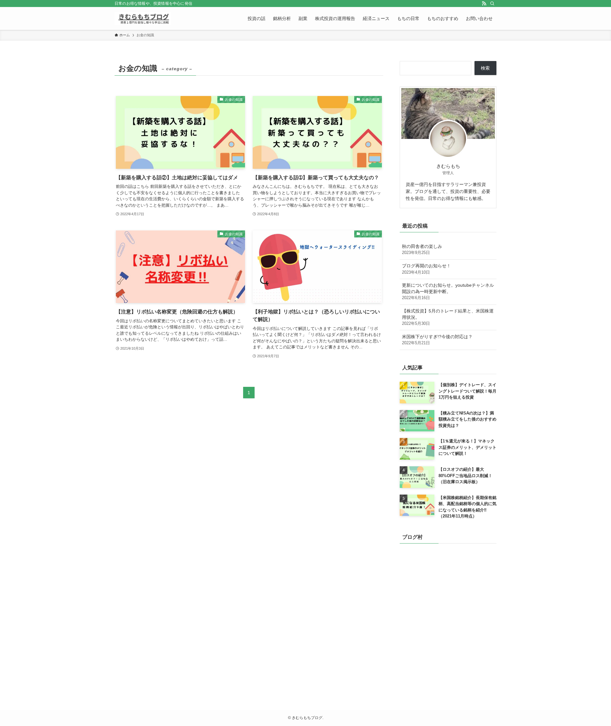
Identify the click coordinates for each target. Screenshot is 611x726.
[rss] (484, 3)
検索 (485, 68)
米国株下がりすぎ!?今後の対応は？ (437, 340)
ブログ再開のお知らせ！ (426, 269)
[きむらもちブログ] (143, 18)
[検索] (492, 3)
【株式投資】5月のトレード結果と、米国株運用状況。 (448, 317)
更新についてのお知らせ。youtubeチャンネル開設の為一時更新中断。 (448, 291)
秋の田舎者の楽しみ (422, 249)
